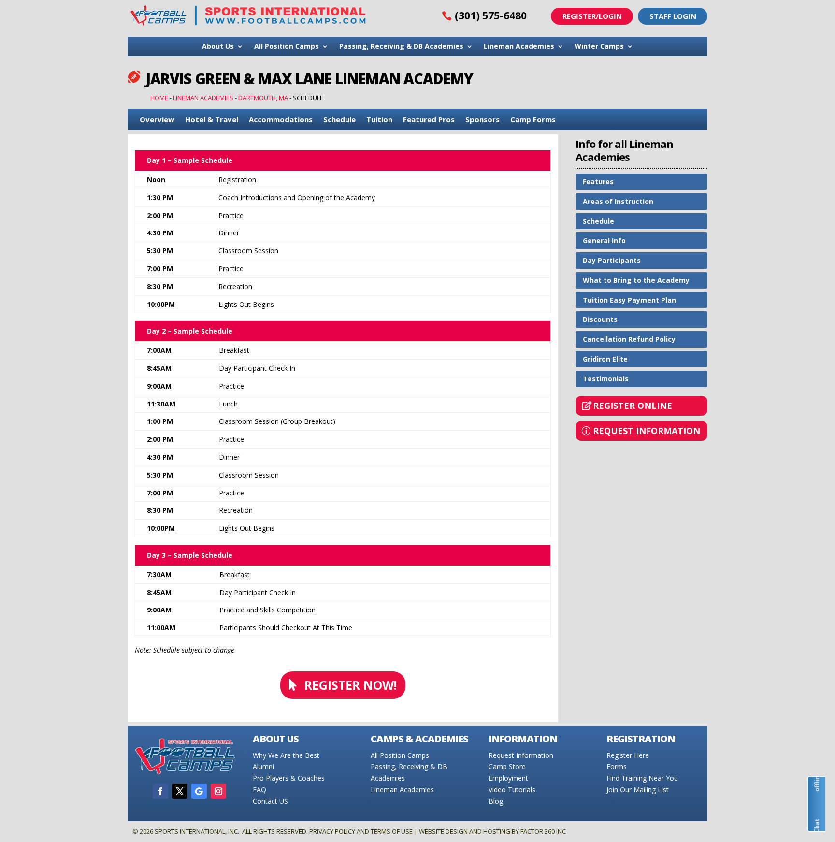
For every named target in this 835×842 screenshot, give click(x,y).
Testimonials (606, 378)
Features (598, 181)
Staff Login (672, 16)
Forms (616, 766)
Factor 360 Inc (543, 831)
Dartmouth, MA (263, 97)
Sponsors (482, 120)
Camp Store (507, 766)
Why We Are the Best (286, 755)
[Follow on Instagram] (218, 791)
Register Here (627, 755)
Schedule (339, 120)
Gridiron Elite (605, 358)
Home (159, 97)
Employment (508, 778)
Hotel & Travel (211, 120)
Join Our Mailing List (637, 789)
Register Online (632, 405)
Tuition (379, 120)
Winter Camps (599, 47)
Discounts (600, 319)
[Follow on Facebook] (160, 791)
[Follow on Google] (199, 791)
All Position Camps (286, 47)
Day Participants (612, 260)
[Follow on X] (179, 791)
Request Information (646, 430)
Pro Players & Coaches (289, 778)
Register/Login (592, 16)
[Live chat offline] (816, 804)
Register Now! (350, 685)
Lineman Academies (519, 47)
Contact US (270, 801)
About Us (218, 47)
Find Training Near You (642, 778)
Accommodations (281, 120)
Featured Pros (429, 120)
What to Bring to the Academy (636, 280)
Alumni (263, 766)
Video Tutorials (512, 789)
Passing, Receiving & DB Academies (401, 47)
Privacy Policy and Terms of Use (361, 831)
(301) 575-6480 (491, 15)
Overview (157, 120)
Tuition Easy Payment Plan (629, 300)
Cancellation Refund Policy (629, 339)
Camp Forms (533, 120)
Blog (496, 801)
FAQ (259, 789)
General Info (604, 240)
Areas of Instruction (618, 201)
